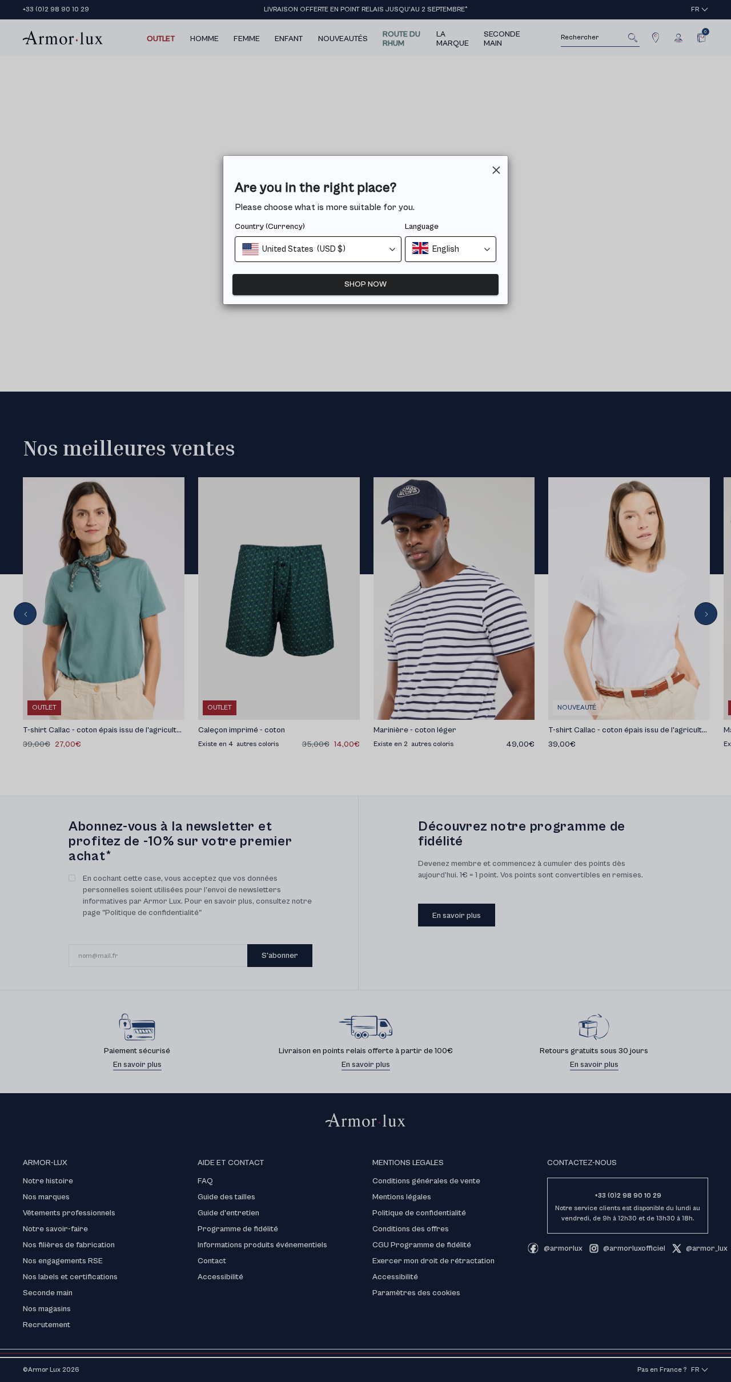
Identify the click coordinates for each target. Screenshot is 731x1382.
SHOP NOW (365, 284)
